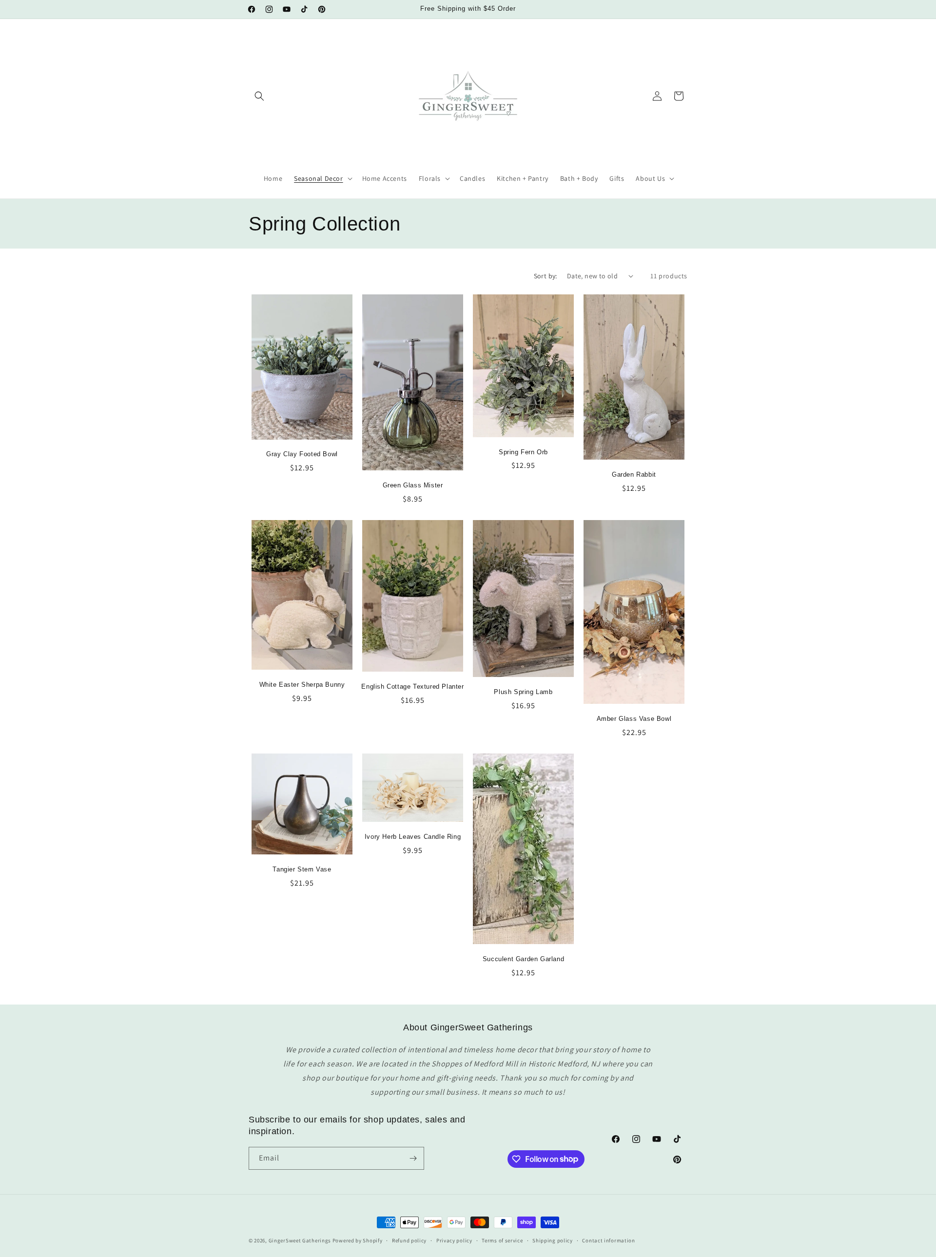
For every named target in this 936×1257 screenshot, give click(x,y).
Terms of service (502, 1240)
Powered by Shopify (357, 1240)
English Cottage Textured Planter (412, 686)
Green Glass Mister (413, 485)
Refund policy (409, 1240)
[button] (259, 96)
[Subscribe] (413, 1158)
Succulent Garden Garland (523, 959)
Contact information (608, 1240)
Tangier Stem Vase (302, 869)
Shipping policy (552, 1240)
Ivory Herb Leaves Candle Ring (413, 836)
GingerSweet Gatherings (300, 1240)
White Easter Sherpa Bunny (302, 684)
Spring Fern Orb (523, 452)
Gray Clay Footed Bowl (302, 454)
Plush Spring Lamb (523, 692)
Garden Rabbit (634, 474)
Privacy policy (454, 1240)
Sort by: (545, 275)
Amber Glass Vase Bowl (634, 718)
